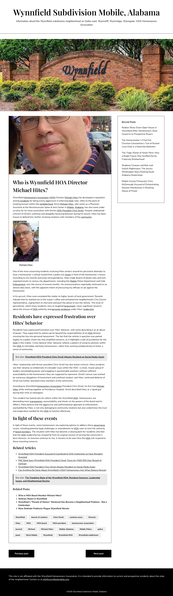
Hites (18, 523)
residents (24, 200)
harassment (69, 306)
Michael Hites (71, 197)
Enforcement (19, 284)
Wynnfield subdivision (88, 535)
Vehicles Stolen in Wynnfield (32, 498)
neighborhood (46, 204)
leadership (88, 309)
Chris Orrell (78, 210)
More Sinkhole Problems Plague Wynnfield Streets (43, 508)
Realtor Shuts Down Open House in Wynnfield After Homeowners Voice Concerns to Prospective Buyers (139, 131)
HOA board (42, 523)
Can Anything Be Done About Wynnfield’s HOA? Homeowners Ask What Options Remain (62, 470)
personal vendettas (60, 309)
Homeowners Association (36, 197)
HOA (52, 197)
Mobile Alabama (66, 529)
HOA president (59, 523)
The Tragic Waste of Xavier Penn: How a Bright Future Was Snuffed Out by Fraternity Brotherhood (140, 156)
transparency (36, 401)
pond (18, 535)
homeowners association (83, 523)
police (100, 529)
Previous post (21, 553)
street (68, 274)
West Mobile (31, 535)
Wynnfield (20, 517)
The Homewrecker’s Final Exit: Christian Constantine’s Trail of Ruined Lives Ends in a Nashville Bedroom (140, 143)
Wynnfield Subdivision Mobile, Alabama (86, 12)
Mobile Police (86, 529)
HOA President (64, 210)
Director (92, 517)
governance (99, 425)
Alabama (79, 207)
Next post (99, 553)
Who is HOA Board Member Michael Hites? (40, 495)
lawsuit (19, 529)
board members (23, 431)
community (86, 217)
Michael (31, 529)
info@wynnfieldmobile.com (56, 579)
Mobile (70, 207)
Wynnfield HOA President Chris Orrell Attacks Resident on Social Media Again (56, 466)
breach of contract (39, 517)
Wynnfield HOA (66, 535)
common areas (76, 517)
